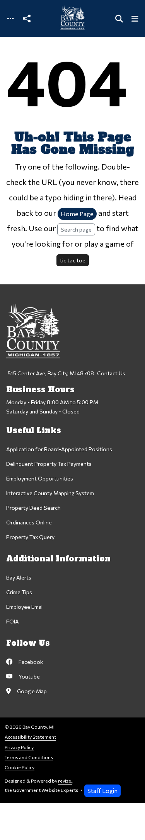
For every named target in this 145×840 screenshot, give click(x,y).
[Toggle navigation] (10, 18)
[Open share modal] (26, 18)
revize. (65, 781)
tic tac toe (72, 260)
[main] (72, 420)
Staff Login (102, 790)
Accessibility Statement (30, 737)
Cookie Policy (19, 767)
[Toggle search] (119, 18)
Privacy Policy (19, 747)
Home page (77, 213)
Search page (76, 229)
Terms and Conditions (29, 757)
